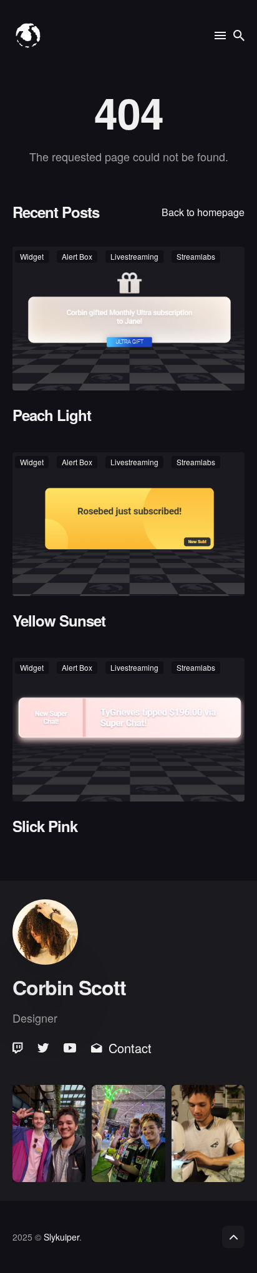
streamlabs (196, 256)
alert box (77, 256)
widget (32, 256)
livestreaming (134, 256)
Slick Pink (44, 825)
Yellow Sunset (58, 620)
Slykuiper (61, 1237)
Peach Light (51, 414)
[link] (18, 1048)
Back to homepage (203, 212)
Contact (130, 1048)
